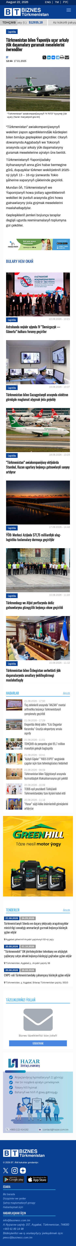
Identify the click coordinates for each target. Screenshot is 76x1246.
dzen (22, 1170)
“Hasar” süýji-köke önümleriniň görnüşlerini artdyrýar (46, 806)
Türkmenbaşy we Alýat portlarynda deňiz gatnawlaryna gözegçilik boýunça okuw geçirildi (34, 605)
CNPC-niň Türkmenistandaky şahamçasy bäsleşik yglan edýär (37, 975)
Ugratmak (38, 1043)
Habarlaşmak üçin (13, 1207)
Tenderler (12, 910)
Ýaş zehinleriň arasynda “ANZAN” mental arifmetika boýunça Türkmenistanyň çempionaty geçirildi (44, 709)
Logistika (12, 31)
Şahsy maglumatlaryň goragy (19, 1202)
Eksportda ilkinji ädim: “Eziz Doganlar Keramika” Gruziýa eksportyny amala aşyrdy (43, 728)
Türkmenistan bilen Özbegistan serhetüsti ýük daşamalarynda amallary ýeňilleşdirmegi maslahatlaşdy (33, 675)
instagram (14, 1170)
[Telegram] (58, 57)
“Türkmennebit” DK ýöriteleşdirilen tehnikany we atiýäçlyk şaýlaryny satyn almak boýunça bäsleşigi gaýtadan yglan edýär (38, 953)
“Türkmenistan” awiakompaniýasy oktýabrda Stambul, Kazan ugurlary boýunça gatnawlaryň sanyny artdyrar (38, 467)
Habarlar (12, 693)
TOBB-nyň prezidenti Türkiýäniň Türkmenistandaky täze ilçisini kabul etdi (44, 791)
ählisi (66, 693)
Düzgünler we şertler (14, 1198)
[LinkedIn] (49, 57)
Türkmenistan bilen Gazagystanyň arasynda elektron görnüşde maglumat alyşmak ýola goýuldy (37, 397)
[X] (44, 57)
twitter (6, 1170)
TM (57, 2)
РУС (65, 2)
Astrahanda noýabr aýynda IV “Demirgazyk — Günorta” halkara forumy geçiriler (33, 329)
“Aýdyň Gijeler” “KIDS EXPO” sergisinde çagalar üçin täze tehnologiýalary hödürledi (46, 761)
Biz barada (9, 1194)
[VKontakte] (53, 57)
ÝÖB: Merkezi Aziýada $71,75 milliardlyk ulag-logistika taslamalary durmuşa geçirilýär (33, 537)
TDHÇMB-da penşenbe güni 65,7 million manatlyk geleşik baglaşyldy (44, 746)
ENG (48, 2)
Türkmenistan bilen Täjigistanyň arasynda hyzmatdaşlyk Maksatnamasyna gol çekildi (46, 776)
